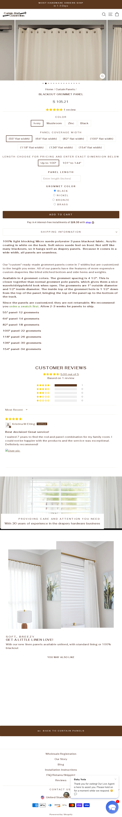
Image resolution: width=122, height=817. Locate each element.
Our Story (61, 759)
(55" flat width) (19, 138)
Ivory (37, 123)
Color (61, 117)
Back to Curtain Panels (63, 731)
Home (49, 89)
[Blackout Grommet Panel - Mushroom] (23, 707)
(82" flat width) (73, 138)
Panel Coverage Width (61, 132)
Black (84, 123)
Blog (61, 764)
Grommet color (61, 186)
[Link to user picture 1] (12, 456)
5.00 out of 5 (70, 374)
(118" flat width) (31, 147)
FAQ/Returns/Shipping (61, 775)
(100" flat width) (101, 138)
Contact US (60, 789)
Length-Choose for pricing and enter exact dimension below (61, 156)
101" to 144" (71, 163)
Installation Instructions (61, 769)
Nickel (63, 195)
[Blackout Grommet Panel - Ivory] (19, 707)
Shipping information (61, 232)
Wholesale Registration (61, 753)
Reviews (61, 780)
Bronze (63, 200)
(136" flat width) (61, 147)
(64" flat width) (46, 138)
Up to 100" (48, 163)
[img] (13, 419)
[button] (55, 109)
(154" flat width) (90, 147)
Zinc (71, 123)
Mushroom (54, 123)
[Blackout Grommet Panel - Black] (30, 707)
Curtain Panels (65, 89)
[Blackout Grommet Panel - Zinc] (27, 707)
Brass (62, 204)
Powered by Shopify (61, 814)
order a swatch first (24, 306)
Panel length (61, 172)
